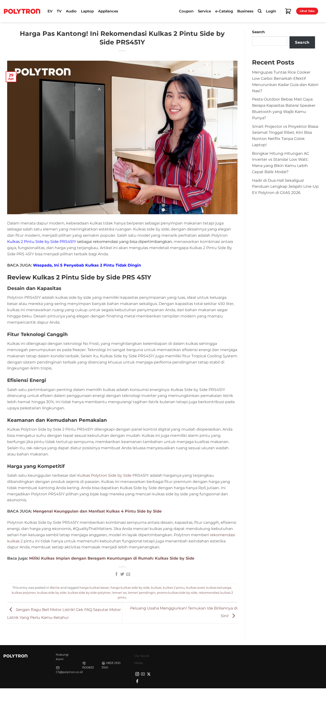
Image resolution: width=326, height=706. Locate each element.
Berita (55, 587)
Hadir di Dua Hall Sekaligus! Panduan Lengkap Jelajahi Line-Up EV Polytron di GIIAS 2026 (285, 186)
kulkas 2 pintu (174, 587)
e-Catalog (224, 11)
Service (204, 11)
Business (245, 11)
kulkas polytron (24, 592)
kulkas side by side (51, 592)
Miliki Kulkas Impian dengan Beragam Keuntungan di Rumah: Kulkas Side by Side (111, 558)
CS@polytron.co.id (69, 672)
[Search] (260, 11)
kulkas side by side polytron (89, 592)
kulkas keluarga (218, 587)
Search (258, 32)
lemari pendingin (142, 592)
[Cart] (288, 11)
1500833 (88, 667)
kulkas (156, 587)
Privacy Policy (247, 697)
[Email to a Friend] (128, 574)
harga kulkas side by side (130, 587)
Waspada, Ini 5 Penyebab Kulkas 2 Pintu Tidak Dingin (87, 265)
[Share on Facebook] (116, 574)
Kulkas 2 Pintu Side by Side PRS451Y (41, 241)
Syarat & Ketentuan (277, 697)
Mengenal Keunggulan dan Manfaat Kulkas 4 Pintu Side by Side (97, 511)
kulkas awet (195, 587)
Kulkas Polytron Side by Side (104, 475)
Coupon (186, 11)
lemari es (119, 592)
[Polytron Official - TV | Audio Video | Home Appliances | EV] (22, 11)
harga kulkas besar (94, 587)
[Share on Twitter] (122, 574)
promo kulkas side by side (177, 592)
